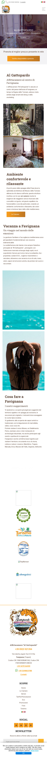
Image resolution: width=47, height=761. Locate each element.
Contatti (22, 2)
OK (23, 753)
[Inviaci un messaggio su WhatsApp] (16, 670)
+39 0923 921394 (13, 2)
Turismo (23, 709)
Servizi (23, 694)
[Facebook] (16, 725)
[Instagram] (21, 725)
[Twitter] (26, 725)
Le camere (23, 37)
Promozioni (23, 703)
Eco (23, 700)
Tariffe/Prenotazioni (23, 697)
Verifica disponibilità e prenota (23, 59)
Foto (23, 706)
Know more (34, 750)
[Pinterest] (31, 725)
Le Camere (15, 214)
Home (23, 688)
